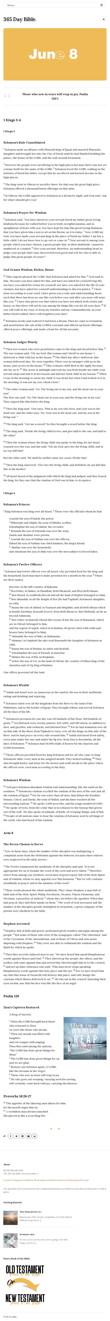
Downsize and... (28, 1234)
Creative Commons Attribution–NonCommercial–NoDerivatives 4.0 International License (46, 1180)
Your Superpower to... (31, 1211)
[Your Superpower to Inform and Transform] (10, 1217)
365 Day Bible (19, 19)
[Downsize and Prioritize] (10, 1240)
